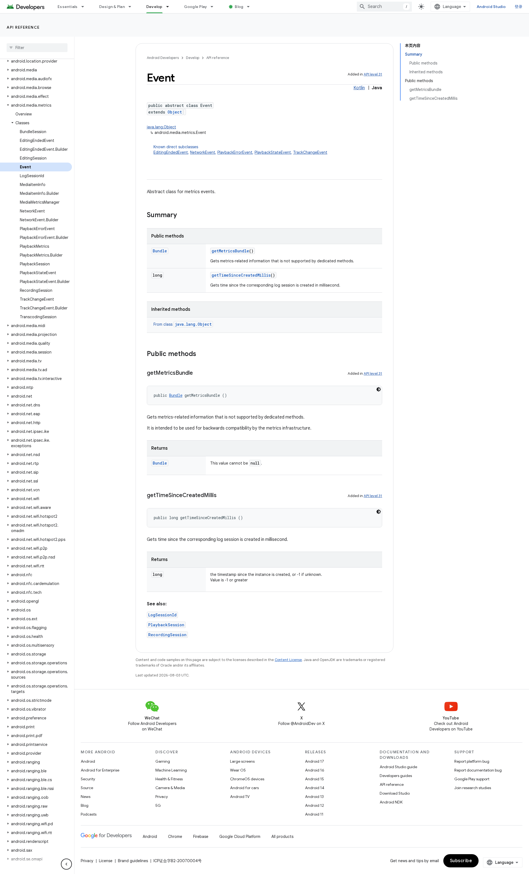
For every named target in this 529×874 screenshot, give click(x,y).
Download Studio (395, 793)
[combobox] (384, 7)
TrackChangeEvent (310, 152)
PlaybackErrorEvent (234, 152)
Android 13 (314, 796)
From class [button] (182, 324)
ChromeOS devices (247, 778)
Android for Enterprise (100, 770)
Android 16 (314, 770)
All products (282, 836)
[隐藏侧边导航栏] (66, 864)
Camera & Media (170, 787)
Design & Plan (112, 6)
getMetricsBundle (230, 250)
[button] (36, 61)
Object (175, 112)
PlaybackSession (166, 624)
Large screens (242, 761)
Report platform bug (471, 761)
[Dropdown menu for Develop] (170, 6)
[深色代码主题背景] (378, 389)
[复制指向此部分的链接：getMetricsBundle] (198, 373)
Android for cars (244, 787)
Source (87, 787)
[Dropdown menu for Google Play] (214, 6)
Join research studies (472, 787)
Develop (154, 6)
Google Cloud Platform (239, 836)
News (85, 796)
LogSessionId (162, 614)
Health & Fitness (169, 778)
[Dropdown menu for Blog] (250, 6)
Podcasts (88, 814)
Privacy (161, 796)
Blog (239, 6)
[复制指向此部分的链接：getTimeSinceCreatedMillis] (222, 495)
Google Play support (471, 778)
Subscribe (461, 861)
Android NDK (391, 802)
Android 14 (314, 787)
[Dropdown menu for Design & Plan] (132, 6)
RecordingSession (167, 634)
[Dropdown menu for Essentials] (85, 6)
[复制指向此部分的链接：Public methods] (201, 354)
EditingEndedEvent (170, 152)
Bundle (160, 250)
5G (158, 805)
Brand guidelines (133, 861)
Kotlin (359, 88)
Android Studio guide (398, 766)
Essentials (68, 6)
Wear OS (238, 770)
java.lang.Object (161, 127)
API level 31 (373, 74)
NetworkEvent (202, 152)
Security (88, 778)
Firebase (200, 836)
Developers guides (396, 775)
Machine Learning (171, 770)
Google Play (195, 6)
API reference (23, 27)
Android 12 (314, 805)
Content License (288, 659)
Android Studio (491, 6)
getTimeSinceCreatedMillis (241, 275)
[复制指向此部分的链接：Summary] (182, 215)
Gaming (162, 761)
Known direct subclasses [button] (240, 149)
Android (88, 761)
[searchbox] (37, 47)
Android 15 (314, 778)
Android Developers (163, 57)
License (105, 861)
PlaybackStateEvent (273, 152)
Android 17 (314, 761)
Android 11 (314, 814)
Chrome (175, 836)
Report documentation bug (478, 770)
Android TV (240, 796)
